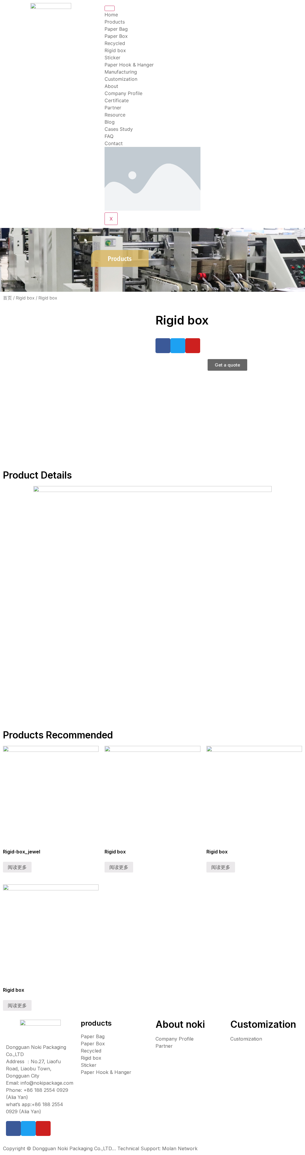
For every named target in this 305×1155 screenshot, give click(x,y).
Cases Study (119, 129)
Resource (115, 115)
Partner (113, 108)
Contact (114, 143)
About (111, 86)
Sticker (112, 57)
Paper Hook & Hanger (129, 65)
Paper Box (116, 36)
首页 (7, 298)
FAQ (109, 136)
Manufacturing (121, 72)
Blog (110, 122)
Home (111, 15)
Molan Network (179, 1148)
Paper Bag (116, 29)
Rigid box (115, 50)
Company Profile (123, 93)
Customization (121, 79)
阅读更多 (17, 867)
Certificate (117, 100)
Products (115, 22)
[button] (227, 365)
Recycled (115, 43)
